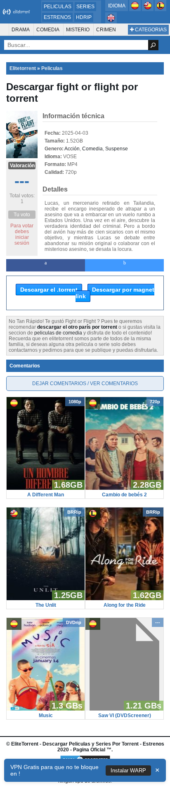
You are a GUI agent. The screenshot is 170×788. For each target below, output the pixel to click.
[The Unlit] (46, 598)
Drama (21, 30)
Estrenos (57, 17)
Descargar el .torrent (49, 289)
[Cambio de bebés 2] (124, 488)
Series (85, 6)
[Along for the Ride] (124, 598)
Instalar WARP (128, 770)
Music (46, 715)
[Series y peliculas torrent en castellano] (135, 9)
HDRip (84, 17)
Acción (72, 149)
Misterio (78, 30)
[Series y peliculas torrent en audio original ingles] (111, 22)
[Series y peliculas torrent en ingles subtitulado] (148, 9)
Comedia (47, 30)
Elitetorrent (22, 68)
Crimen (106, 30)
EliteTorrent (24, 744)
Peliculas (57, 6)
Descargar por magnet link (115, 292)
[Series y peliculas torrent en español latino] (160, 9)
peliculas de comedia (58, 333)
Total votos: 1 (22, 198)
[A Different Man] (46, 488)
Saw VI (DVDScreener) (124, 715)
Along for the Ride (125, 605)
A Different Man (45, 495)
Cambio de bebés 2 (124, 495)
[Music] (46, 709)
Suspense (116, 149)
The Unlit (45, 605)
